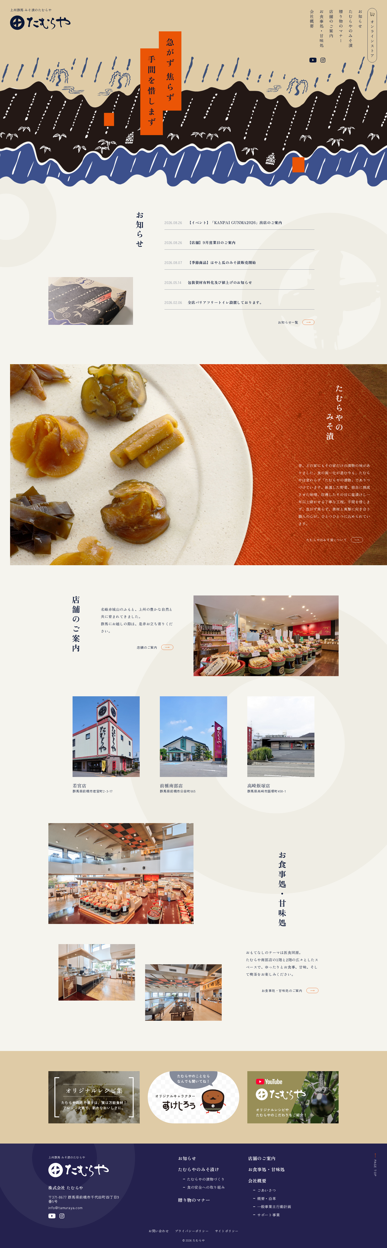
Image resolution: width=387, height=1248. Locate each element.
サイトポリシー (227, 1230)
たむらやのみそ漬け (198, 1169)
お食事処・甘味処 (321, 28)
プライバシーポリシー (192, 1230)
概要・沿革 (266, 1198)
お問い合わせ (159, 1230)
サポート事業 (268, 1215)
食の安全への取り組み (206, 1187)
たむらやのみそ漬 (350, 28)
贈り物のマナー (340, 26)
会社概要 (311, 19)
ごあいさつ (266, 1190)
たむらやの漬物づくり (206, 1179)
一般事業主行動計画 (274, 1206)
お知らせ (360, 19)
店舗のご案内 (331, 24)
